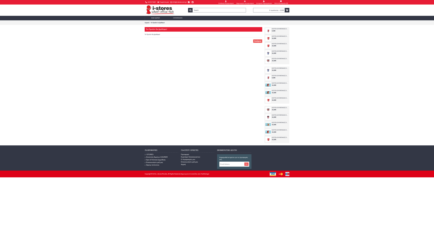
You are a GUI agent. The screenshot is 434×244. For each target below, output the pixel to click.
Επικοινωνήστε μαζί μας (154, 162)
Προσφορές (185, 154)
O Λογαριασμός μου (188, 159)
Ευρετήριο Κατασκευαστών (190, 157)
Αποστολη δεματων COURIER (157, 157)
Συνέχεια (257, 41)
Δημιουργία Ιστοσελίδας (189, 174)
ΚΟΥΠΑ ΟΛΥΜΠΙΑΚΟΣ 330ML (280, 29)
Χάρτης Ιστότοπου (152, 165)
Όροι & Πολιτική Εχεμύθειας (156, 160)
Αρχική (147, 22)
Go (246, 164)
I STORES (149, 154)
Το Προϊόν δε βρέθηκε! (158, 22)
